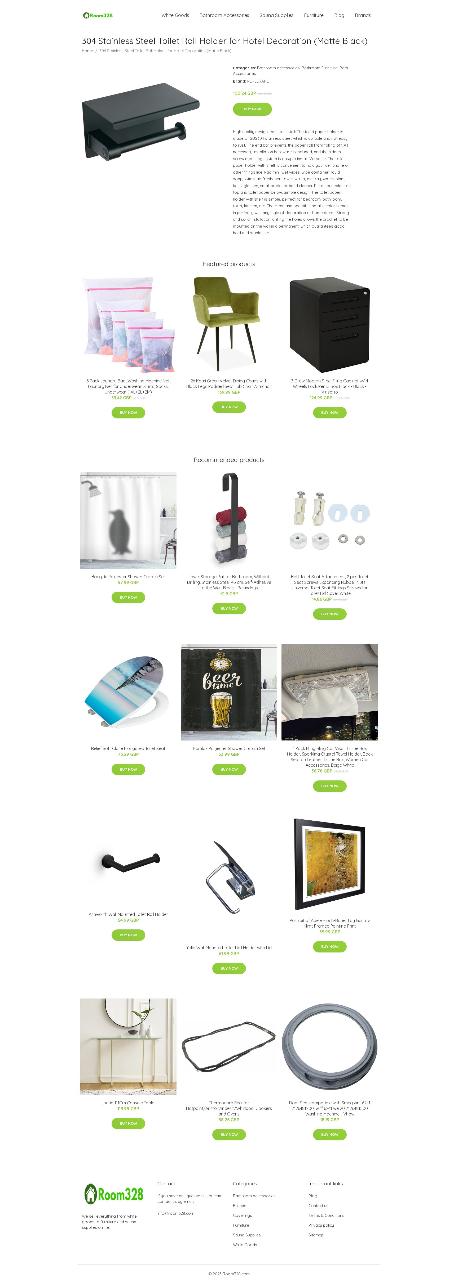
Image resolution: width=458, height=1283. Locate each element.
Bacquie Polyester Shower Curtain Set (128, 576)
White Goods (175, 15)
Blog (339, 15)
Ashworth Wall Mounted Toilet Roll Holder (128, 914)
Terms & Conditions (326, 1215)
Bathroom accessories (278, 67)
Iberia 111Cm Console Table (128, 1102)
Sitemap (316, 1234)
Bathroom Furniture (320, 67)
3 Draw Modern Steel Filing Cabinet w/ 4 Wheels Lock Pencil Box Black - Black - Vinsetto (329, 386)
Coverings (242, 1215)
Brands (363, 15)
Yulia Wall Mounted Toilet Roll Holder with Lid (229, 947)
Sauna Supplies (276, 15)
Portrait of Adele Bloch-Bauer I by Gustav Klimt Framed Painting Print (330, 923)
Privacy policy (321, 1225)
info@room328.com (175, 1213)
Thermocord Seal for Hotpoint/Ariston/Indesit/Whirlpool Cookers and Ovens (229, 1108)
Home (87, 50)
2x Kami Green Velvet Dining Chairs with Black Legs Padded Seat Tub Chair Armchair (229, 383)
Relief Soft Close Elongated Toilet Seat (128, 748)
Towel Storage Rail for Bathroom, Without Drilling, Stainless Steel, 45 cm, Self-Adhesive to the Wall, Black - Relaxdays (229, 582)
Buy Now (252, 109)
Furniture (314, 15)
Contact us (318, 1205)
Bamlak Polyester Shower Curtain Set (229, 748)
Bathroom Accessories (224, 15)
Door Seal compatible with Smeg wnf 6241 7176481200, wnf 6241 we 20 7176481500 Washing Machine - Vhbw (329, 1108)
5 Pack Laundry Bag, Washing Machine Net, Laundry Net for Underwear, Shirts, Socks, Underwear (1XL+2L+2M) (128, 386)
